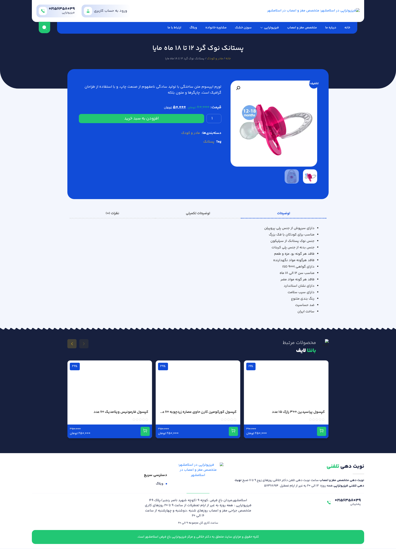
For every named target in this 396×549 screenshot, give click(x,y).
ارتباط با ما (174, 27)
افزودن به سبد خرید (141, 118)
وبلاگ (193, 27)
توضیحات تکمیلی (198, 213)
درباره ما (330, 27)
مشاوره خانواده (216, 27)
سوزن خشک (243, 27)
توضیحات (283, 213)
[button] (238, 88)
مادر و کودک (215, 58)
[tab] (283, 213)
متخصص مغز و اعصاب (302, 27)
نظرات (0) (112, 213)
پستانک (208, 141)
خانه (347, 27)
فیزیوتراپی (271, 27)
